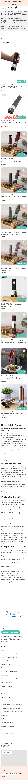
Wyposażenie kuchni (12, 11)
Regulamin (19, 636)
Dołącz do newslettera (10, 632)
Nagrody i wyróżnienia (7, 733)
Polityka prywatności (7, 701)
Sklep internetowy (13, 782)
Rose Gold (7, 457)
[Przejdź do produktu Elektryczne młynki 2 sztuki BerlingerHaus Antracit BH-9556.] (14, 180)
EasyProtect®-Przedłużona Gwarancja (12, 711)
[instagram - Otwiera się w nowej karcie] (12, 622)
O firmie (3, 729)
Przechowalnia (5, 693)
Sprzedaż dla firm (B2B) (8, 726)
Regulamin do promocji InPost (10, 653)
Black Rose (7, 454)
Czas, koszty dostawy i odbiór (9, 679)
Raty (2, 668)
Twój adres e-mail (5, 628)
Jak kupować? (5, 715)
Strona (12, 47)
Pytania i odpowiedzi (7, 664)
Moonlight (7, 460)
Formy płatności (6, 675)
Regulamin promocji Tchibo (9, 657)
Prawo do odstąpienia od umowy (10, 708)
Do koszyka (20, 81)
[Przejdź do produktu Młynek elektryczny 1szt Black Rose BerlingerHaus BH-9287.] (14, 67)
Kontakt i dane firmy (7, 722)
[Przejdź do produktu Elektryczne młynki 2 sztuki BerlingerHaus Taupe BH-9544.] (14, 252)
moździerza (4, 531)
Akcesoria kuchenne (22, 11)
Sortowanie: (4, 39)
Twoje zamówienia (6, 686)
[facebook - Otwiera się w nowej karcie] (15, 622)
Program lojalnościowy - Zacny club (11, 704)
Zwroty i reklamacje (6, 661)
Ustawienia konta (6, 690)
